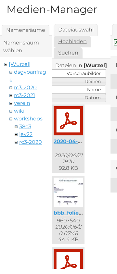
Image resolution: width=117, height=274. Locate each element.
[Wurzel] (20, 64)
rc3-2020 (25, 87)
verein (22, 103)
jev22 (25, 134)
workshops (28, 119)
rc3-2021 (24, 95)
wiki (19, 111)
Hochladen (72, 41)
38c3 (25, 126)
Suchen (68, 53)
